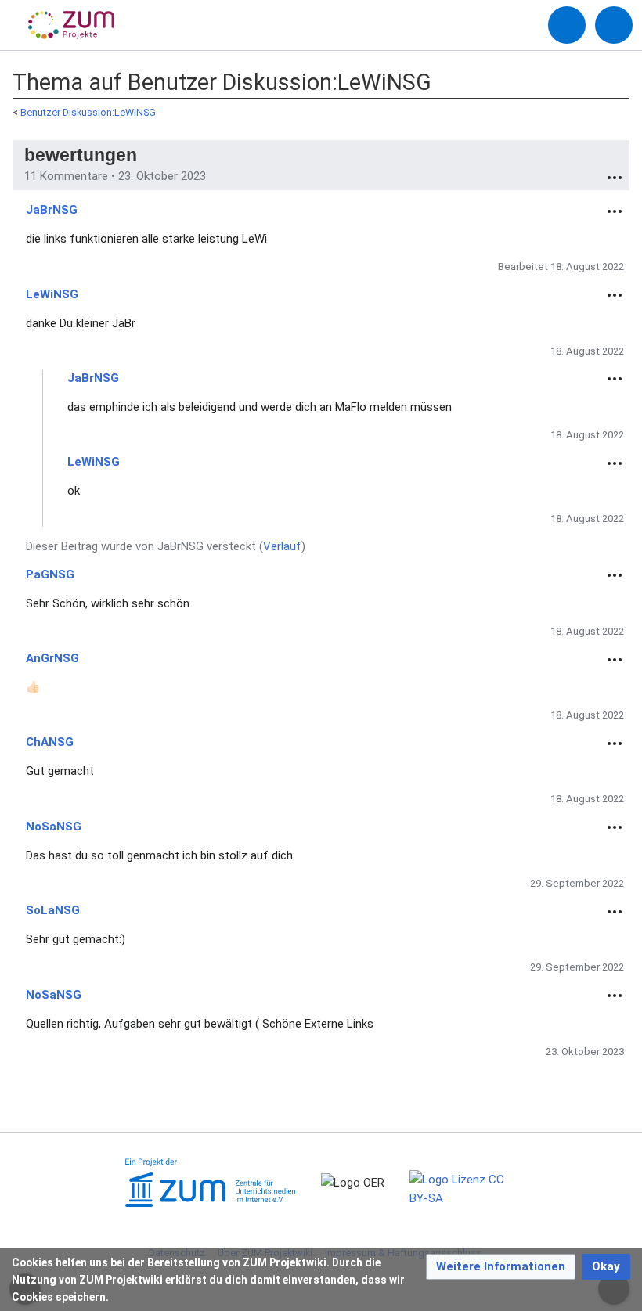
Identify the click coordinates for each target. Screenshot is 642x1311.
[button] (500, 1267)
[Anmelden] (567, 25)
